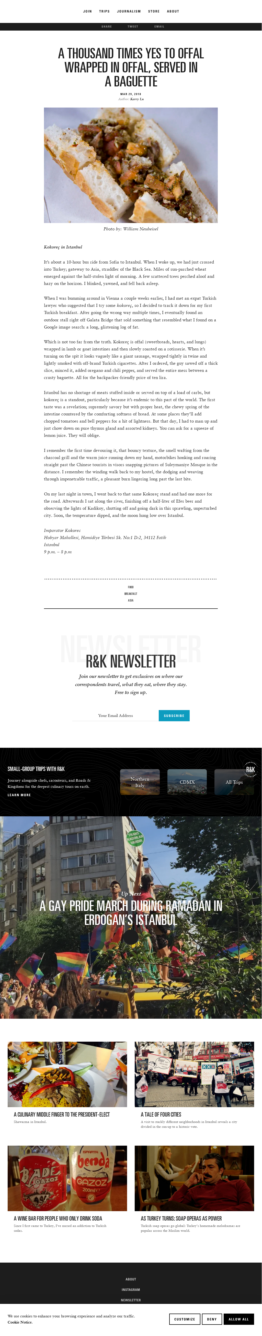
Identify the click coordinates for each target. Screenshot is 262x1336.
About (131, 1279)
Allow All (239, 1319)
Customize (184, 1319)
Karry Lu (137, 99)
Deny (212, 1319)
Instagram (131, 1290)
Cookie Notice (20, 1322)
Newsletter (131, 1300)
